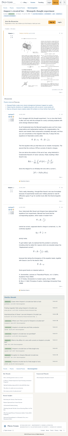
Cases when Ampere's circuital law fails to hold (26, 301)
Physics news (8, 102)
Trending (40, 2)
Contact (43, 430)
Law (54, 13)
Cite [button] (60, 92)
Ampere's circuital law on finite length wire (25, 348)
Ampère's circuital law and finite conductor (25, 327)
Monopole (59, 13)
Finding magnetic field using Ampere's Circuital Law (20, 308)
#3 (62, 187)
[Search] (64, 2)
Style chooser (8, 430)
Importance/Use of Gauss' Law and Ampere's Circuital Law (22, 314)
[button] (28, 2)
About (47, 430)
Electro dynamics (38, 13)
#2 (62, 114)
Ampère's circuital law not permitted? (24, 334)
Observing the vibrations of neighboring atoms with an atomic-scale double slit (30, 107)
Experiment (48, 13)
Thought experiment (9, 15)
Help (61, 430)
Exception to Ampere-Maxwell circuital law (24, 355)
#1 (62, 33)
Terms (51, 430)
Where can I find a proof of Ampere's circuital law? (28, 321)
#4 (62, 207)
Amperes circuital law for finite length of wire (26, 361)
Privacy (56, 430)
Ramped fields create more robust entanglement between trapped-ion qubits (29, 105)
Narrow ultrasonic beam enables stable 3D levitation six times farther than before (31, 109)
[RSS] (64, 430)
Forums (33, 2)
